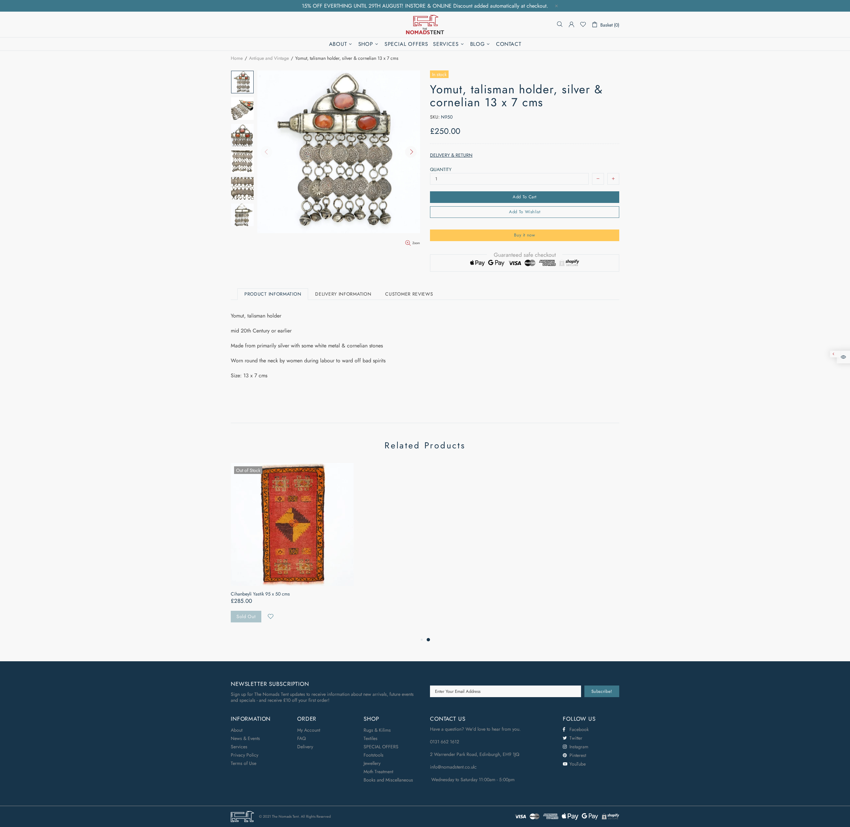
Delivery (305, 746)
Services (239, 746)
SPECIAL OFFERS (381, 746)
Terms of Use (243, 763)
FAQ (301, 738)
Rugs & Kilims (377, 730)
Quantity (441, 169)
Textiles (371, 738)
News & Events (245, 738)
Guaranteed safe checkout (525, 255)
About (236, 730)
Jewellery (372, 763)
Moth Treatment (378, 771)
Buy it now (524, 235)
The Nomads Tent (425, 24)
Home (237, 58)
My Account (308, 730)
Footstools (373, 755)
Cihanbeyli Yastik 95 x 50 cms (260, 594)
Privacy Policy (244, 755)
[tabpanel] (292, 549)
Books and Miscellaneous (388, 780)
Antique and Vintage (269, 58)
